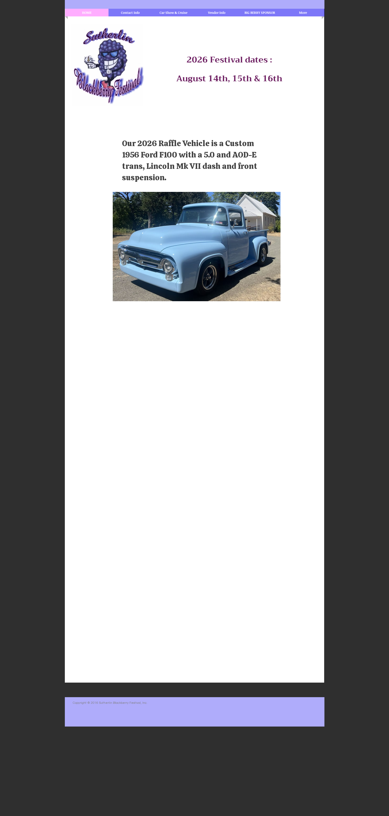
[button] (197, 246)
